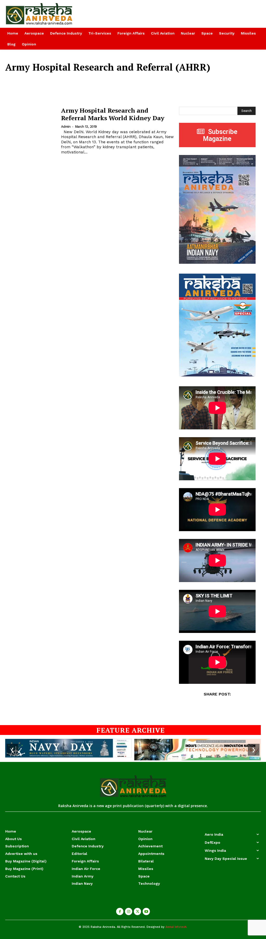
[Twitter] (137, 911)
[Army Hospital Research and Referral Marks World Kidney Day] (30, 124)
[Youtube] (146, 911)
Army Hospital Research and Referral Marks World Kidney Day (112, 114)
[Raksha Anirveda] (36, 14)
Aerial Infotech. (176, 927)
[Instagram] (128, 911)
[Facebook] (119, 911)
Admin (66, 127)
